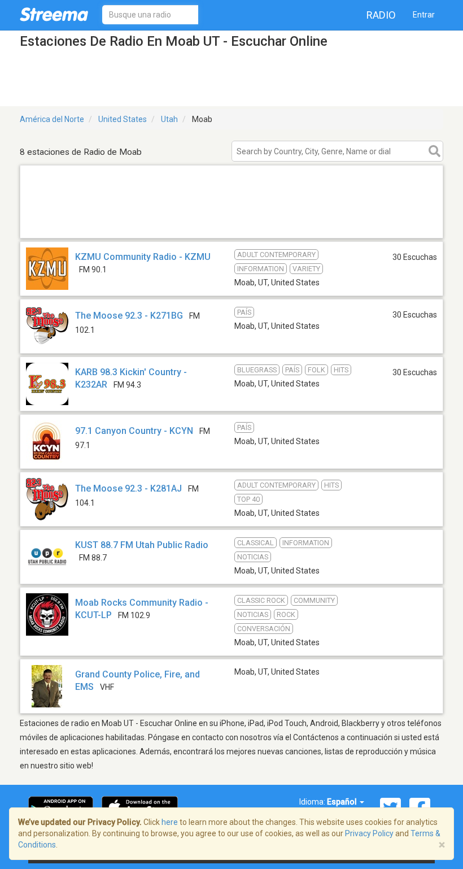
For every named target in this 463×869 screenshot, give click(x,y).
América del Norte (52, 119)
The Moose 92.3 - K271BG (129, 315)
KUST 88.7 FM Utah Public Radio (141, 545)
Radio (381, 15)
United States (122, 119)
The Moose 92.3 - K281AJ (128, 488)
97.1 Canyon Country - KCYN (134, 430)
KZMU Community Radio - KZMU (143, 256)
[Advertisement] (231, 223)
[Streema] (54, 14)
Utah (169, 119)
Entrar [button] (424, 14)
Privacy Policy (369, 833)
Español (343, 801)
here (169, 822)
